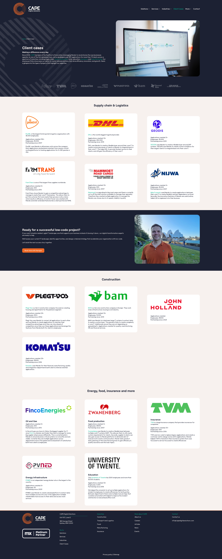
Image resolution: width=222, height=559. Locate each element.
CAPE (32, 55)
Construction (101, 517)
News (136, 528)
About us (138, 517)
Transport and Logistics (105, 521)
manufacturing (96, 59)
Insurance (100, 531)
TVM (152, 422)
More (187, 9)
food (56, 59)
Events (137, 531)
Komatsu (29, 366)
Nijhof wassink (156, 192)
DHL (89, 135)
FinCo (32, 433)
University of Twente (98, 478)
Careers (137, 521)
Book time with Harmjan (33, 250)
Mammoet (91, 192)
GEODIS (153, 145)
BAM (89, 308)
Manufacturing (102, 528)
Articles (137, 524)
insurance (84, 59)
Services (155, 9)
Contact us (176, 517)
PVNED (28, 480)
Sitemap (116, 555)
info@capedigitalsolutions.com (183, 521)
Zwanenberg (92, 431)
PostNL (28, 134)
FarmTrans (29, 182)
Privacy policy (107, 555)
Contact (196, 9)
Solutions (144, 9)
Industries (166, 9)
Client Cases (178, 9)
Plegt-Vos (29, 308)
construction (63, 59)
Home (24, 39)
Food (99, 524)
